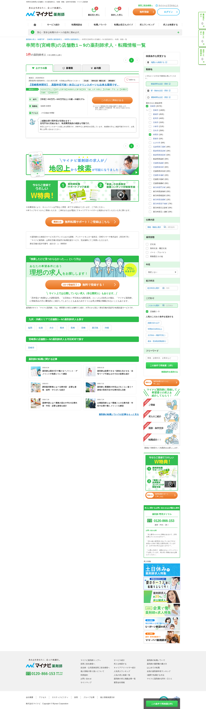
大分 (51, 328)
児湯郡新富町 (158, 167)
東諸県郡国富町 (159, 155)
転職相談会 (77, 24)
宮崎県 (153, 106)
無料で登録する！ (84, 284)
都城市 (155, 114)
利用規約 (84, 675)
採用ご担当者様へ (145, 5)
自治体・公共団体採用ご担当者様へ (95, 668)
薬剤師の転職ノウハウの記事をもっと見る (119, 414)
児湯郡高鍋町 (158, 163)
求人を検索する (170, 24)
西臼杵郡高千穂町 (160, 204)
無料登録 (144, 12)
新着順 (69, 68)
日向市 (155, 130)
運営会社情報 (119, 682)
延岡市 (155, 118)
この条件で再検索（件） (162, 365)
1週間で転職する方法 (155, 675)
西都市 (155, 139)
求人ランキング (147, 24)
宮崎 (83, 328)
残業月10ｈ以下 (153, 323)
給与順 (97, 68)
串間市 (155, 135)
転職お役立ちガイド (123, 24)
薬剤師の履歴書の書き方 (157, 664)
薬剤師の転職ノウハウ (156, 660)
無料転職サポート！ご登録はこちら (82, 221)
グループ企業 (89, 697)
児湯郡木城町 (158, 175)
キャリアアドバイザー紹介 (125, 668)
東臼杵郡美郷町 (159, 200)
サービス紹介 (53, 24)
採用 (76, 697)
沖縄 (107, 328)
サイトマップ (86, 682)
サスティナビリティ (60, 697)
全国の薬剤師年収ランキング (159, 671)
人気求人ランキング (122, 671)
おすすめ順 (41, 68)
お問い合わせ (86, 679)
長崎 (73, 328)
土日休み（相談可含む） (157, 335)
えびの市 (156, 143)
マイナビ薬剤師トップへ (91, 660)
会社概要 (29, 697)
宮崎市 (31, 347)
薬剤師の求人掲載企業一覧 (125, 679)
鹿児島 (95, 328)
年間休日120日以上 (155, 329)
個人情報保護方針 (107, 697)
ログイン (168, 12)
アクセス (42, 697)
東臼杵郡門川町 (159, 187)
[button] (131, 80)
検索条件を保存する (169, 372)
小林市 (155, 126)
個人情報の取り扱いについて (92, 671)
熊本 (62, 328)
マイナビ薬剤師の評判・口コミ (159, 679)
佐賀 (41, 328)
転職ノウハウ (100, 24)
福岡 (30, 328)
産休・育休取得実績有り (157, 341)
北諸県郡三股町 (159, 147)
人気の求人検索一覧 (122, 675)
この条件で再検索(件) (162, 704)
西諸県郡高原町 (159, 151)
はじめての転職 (153, 668)
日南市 (155, 122)
